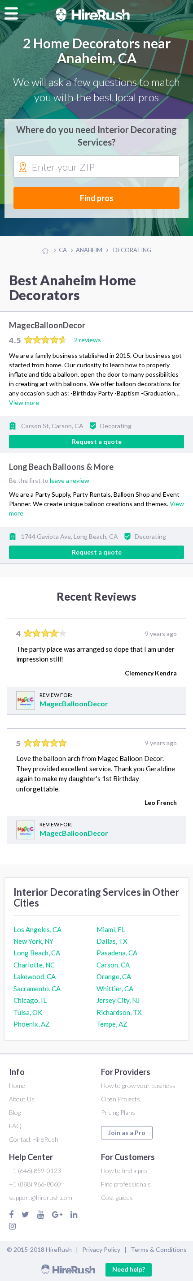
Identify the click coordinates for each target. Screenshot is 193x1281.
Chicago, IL (30, 1000)
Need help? (128, 1269)
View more (24, 402)
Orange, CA (113, 976)
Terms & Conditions (159, 1249)
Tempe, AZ (111, 1024)
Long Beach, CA (36, 953)
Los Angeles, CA (37, 929)
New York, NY (33, 941)
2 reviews (87, 340)
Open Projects (120, 1099)
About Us (22, 1099)
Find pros (97, 198)
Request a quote (97, 441)
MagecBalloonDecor (47, 325)
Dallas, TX (111, 941)
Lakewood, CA (34, 976)
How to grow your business (138, 1085)
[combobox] (96, 167)
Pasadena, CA (116, 953)
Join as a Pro (126, 1132)
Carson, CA (113, 965)
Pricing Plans (118, 1112)
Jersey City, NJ (118, 1000)
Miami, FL (110, 929)
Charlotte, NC (34, 965)
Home (17, 1085)
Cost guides (117, 1197)
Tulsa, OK (27, 1012)
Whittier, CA (114, 988)
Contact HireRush (33, 1139)
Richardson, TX (119, 1012)
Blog (15, 1112)
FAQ (15, 1126)
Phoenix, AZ (31, 1024)
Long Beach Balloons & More (61, 467)
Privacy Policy (101, 1249)
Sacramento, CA (37, 988)
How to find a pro (124, 1170)
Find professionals (126, 1184)
